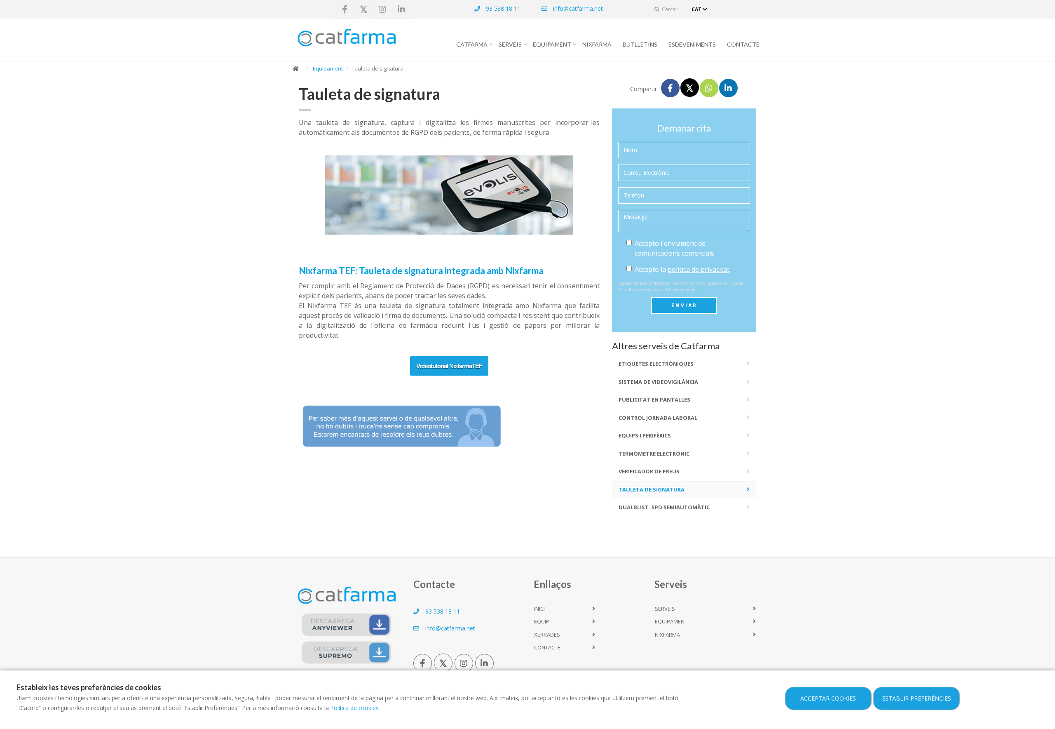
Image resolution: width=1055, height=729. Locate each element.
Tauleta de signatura (652, 489)
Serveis (510, 44)
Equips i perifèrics (645, 435)
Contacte (743, 44)
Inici (539, 608)
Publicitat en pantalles (654, 399)
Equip (541, 621)
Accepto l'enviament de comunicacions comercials (674, 248)
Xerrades (547, 634)
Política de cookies (355, 708)
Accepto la (682, 269)
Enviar (684, 305)
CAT (697, 9)
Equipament (552, 44)
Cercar (669, 9)
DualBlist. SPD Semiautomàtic (664, 507)
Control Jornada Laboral (658, 417)
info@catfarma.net (577, 8)
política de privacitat (698, 269)
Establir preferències (916, 698)
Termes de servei (681, 289)
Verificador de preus (649, 471)
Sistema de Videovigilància (658, 382)
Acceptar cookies (828, 698)
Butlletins (640, 44)
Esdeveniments (692, 44)
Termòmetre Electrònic (654, 453)
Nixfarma (597, 44)
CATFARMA (472, 44)
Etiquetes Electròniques (656, 363)
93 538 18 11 (502, 8)
